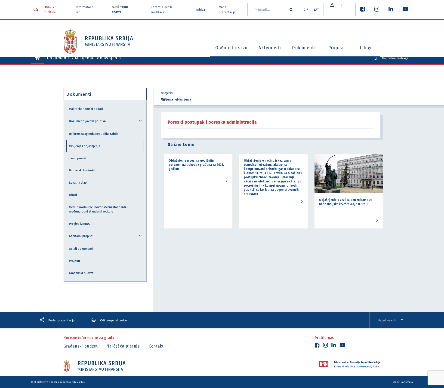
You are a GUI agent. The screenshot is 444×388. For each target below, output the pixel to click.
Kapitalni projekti (81, 236)
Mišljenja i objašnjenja (84, 146)
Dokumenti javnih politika (87, 121)
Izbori (73, 195)
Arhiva (200, 9)
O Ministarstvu (231, 47)
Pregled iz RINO (79, 224)
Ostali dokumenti (81, 248)
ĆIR (306, 9)
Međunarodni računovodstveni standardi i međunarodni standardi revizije (98, 209)
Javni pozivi (77, 158)
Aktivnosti (270, 47)
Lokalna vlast (78, 182)
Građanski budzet (81, 273)
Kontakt (156, 346)
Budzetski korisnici (82, 170)
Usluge (365, 47)
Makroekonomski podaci (86, 109)
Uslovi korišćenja (403, 382)
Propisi (336, 47)
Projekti (74, 261)
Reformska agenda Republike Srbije (93, 134)
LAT (316, 9)
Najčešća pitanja (123, 346)
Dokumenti (304, 47)
